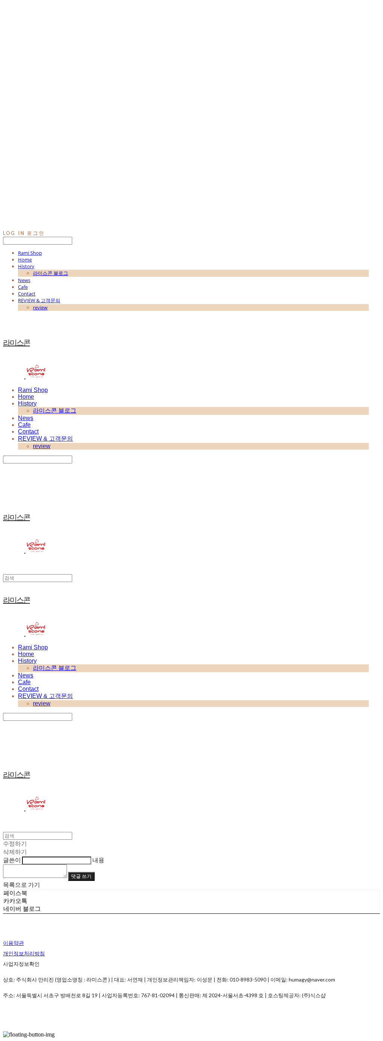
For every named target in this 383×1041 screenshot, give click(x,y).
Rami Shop (30, 252)
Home (25, 259)
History (26, 266)
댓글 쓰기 (81, 876)
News (24, 280)
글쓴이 (12, 859)
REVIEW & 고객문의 (39, 300)
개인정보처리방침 (24, 953)
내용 (98, 859)
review (40, 307)
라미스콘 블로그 (50, 273)
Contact (27, 293)
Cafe (23, 287)
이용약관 (13, 943)
